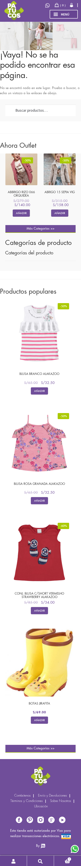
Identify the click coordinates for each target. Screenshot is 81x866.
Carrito (62, 858)
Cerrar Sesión (72, 5)
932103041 (48, 5)
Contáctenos (22, 795)
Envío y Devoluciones (52, 795)
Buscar (40, 861)
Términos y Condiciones (26, 801)
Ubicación (41, 806)
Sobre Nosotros (60, 801)
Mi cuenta (13, 861)
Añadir (21, 213)
